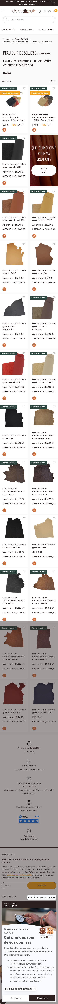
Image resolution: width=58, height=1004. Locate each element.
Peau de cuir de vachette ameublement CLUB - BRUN (13, 491)
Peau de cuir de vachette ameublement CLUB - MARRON (43, 656)
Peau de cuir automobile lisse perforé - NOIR (14, 546)
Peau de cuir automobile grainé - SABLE (43, 546)
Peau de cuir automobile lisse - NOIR (14, 437)
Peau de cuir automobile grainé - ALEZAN (43, 272)
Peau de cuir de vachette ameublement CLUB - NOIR (13, 600)
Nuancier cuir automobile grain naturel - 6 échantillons (13, 117)
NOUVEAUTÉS (8, 29)
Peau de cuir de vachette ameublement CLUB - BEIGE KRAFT (43, 435)
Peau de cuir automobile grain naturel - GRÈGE (43, 381)
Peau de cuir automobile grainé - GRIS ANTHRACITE (14, 326)
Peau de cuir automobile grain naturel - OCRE (43, 219)
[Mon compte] (44, 11)
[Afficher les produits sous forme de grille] (51, 81)
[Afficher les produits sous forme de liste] (55, 81)
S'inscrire (42, 885)
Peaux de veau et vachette (15, 41)
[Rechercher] (7, 19)
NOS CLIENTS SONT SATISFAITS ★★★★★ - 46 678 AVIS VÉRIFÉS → (29, 3)
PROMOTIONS (27, 29)
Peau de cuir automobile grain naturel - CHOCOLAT (43, 326)
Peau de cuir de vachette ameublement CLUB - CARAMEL (43, 600)
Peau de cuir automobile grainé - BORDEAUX (14, 711)
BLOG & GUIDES (46, 29)
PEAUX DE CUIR (21, 39)
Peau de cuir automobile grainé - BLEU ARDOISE (43, 711)
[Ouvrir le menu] (3, 11)
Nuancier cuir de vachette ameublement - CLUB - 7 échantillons (43, 117)
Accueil (6, 39)
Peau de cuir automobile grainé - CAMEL (14, 272)
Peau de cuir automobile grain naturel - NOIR (14, 165)
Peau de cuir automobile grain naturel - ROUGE (14, 381)
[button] (39, 12)
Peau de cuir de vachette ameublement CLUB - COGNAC (13, 656)
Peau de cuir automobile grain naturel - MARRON (14, 219)
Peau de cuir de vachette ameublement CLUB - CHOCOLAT (43, 491)
